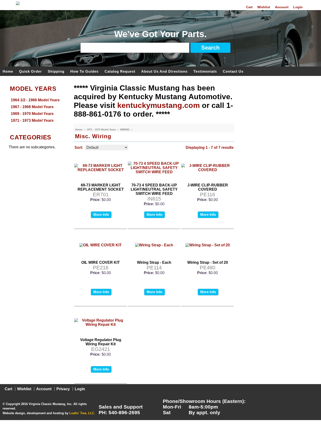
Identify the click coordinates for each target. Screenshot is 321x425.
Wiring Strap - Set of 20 (207, 262)
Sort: (78, 148)
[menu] (36, 110)
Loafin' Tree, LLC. (82, 413)
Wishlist (263, 7)
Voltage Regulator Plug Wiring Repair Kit (100, 342)
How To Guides (84, 71)
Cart (249, 7)
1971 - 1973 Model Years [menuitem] (32, 120)
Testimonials (205, 71)
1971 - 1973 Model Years (102, 129)
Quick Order (30, 71)
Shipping (56, 71)
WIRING (125, 129)
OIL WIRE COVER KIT (100, 262)
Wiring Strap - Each (154, 262)
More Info (101, 214)
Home (8, 71)
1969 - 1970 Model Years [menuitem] (32, 114)
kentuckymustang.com (158, 105)
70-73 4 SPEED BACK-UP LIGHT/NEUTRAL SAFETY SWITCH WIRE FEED (154, 189)
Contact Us (233, 71)
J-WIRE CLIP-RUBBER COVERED (207, 187)
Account (282, 7)
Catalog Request (120, 71)
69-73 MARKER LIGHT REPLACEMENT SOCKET (101, 187)
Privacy (63, 389)
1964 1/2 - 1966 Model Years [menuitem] (35, 100)
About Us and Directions (164, 71)
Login (298, 7)
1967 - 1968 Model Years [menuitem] (32, 107)
